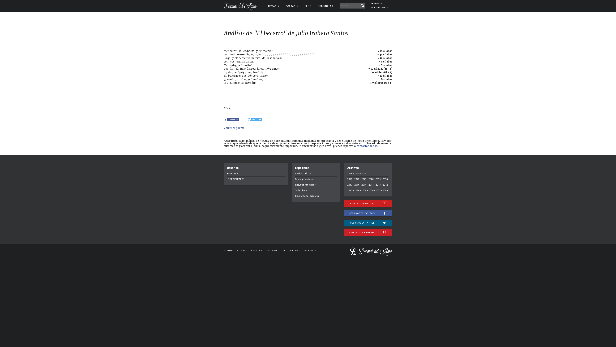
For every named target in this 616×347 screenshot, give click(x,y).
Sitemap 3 (256, 251)
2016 (356, 185)
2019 (378, 179)
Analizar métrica (303, 173)
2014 (371, 185)
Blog (308, 6)
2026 (349, 173)
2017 (349, 185)
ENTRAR (378, 4)
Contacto (295, 251)
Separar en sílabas (304, 179)
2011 (349, 190)
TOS (284, 251)
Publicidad (310, 251)
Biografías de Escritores (307, 196)
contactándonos (367, 145)
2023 (349, 179)
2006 (385, 190)
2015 (364, 185)
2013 (378, 185)
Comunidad (325, 6)
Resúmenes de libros (305, 185)
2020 (371, 179)
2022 (356, 179)
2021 (364, 179)
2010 (356, 190)
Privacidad (272, 251)
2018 (385, 179)
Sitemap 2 (242, 251)
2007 (378, 190)
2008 (371, 190)
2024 (364, 173)
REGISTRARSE (381, 8)
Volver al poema (234, 127)
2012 (385, 185)
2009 (364, 190)
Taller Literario (302, 190)
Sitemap (228, 251)
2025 (356, 173)
